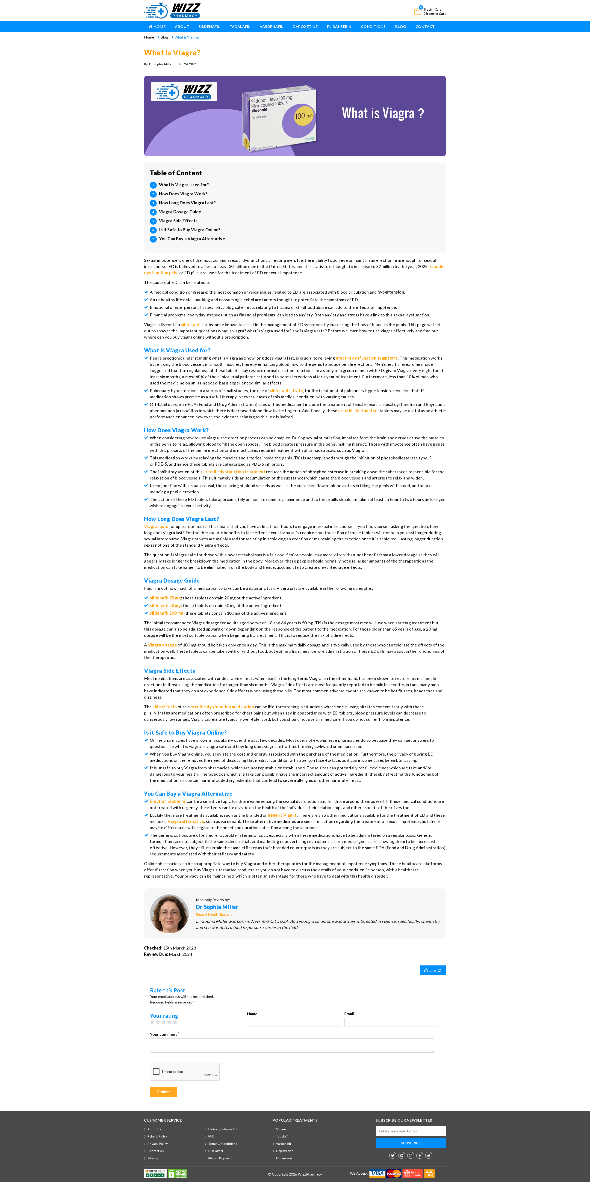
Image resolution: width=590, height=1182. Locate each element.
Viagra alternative (186, 821)
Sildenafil (209, 26)
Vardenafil (271, 26)
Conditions (373, 26)
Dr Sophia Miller (217, 906)
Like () (434, 970)
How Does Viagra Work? (183, 193)
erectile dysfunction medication (222, 706)
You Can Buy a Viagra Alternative (192, 238)
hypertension (391, 292)
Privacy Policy (158, 1144)
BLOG (400, 26)
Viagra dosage (162, 644)
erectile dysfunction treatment (234, 471)
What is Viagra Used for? (184, 184)
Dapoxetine (305, 26)
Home (159, 26)
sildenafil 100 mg (166, 613)
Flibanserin (339, 26)
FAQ (211, 1136)
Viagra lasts (156, 526)
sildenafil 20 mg (165, 597)
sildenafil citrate (286, 390)
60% (200, 376)
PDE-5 (161, 464)
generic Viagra (282, 815)
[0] (417, 11)
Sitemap (153, 1158)
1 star (154, 1022)
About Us (154, 1129)
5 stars (177, 1022)
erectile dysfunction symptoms (367, 357)
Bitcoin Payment (220, 1158)
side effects (165, 706)
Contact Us (156, 1151)
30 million (238, 266)
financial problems (257, 314)
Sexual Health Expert (214, 914)
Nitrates (161, 712)
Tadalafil (240, 26)
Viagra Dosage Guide (180, 211)
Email (350, 1013)
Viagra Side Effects (178, 220)
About (182, 26)
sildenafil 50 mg (165, 605)
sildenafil (190, 324)
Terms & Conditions (222, 1144)
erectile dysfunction (358, 410)
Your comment (164, 1034)
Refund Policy (157, 1136)
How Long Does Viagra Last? (187, 202)
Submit (163, 1091)
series (212, 390)
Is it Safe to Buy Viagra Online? (189, 229)
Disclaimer (216, 1151)
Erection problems (168, 801)
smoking (202, 299)
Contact (425, 26)
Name (253, 1013)
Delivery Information (223, 1129)
